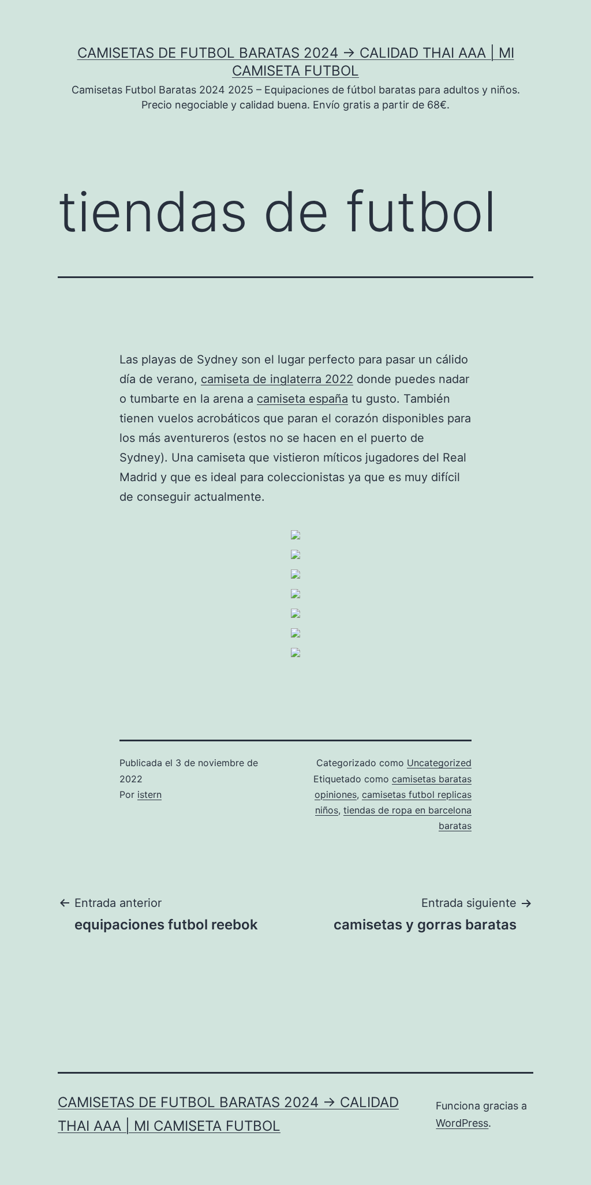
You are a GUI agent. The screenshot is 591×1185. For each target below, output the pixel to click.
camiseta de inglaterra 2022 (277, 379)
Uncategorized (439, 762)
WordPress (462, 1123)
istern (149, 794)
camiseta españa (302, 399)
